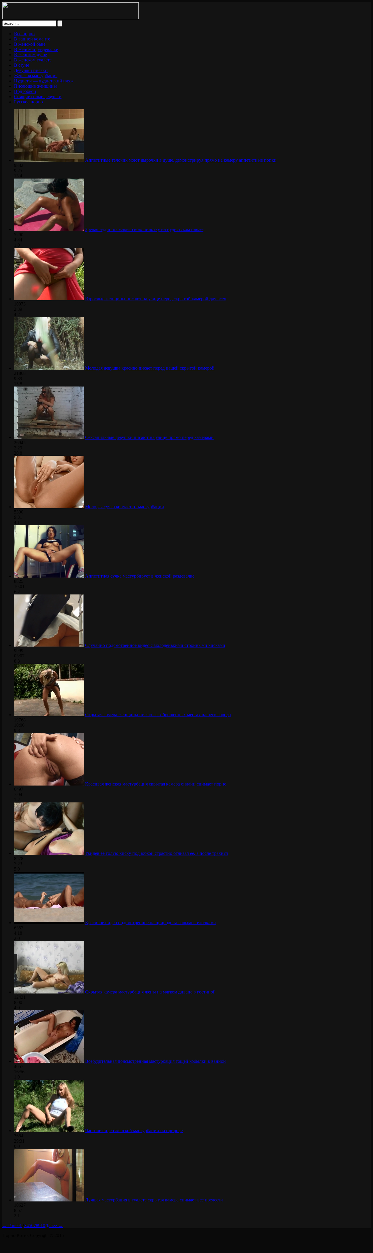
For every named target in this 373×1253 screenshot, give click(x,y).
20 (16, 453)
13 (16, 175)
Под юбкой (25, 91)
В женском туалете (33, 59)
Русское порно (28, 101)
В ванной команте (32, 38)
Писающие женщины (35, 86)
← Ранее (11, 1225)
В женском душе (30, 54)
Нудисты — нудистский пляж (43, 80)
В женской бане (29, 44)
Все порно (24, 33)
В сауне (21, 65)
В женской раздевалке (36, 49)
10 (43, 1225)
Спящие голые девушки (37, 96)
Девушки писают (31, 70)
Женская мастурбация (35, 75)
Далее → (54, 1225)
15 (16, 383)
